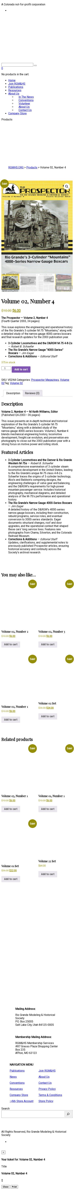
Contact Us (25, 110)
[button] (67, 186)
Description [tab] (13, 393)
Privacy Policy (47, 1089)
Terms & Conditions (50, 1095)
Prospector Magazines (45, 379)
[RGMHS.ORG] (37, 42)
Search (5, 1108)
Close (5, 1186)
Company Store (17, 113)
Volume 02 (16, 383)
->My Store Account (21, 1101)
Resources (14, 90)
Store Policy (46, 1101)
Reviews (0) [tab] (32, 393)
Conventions (17, 1083)
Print (14, 1186)
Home (11, 80)
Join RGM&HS (16, 83)
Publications (15, 87)
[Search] (68, 1114)
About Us (13, 93)
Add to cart (21, 369)
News (13, 1076)
